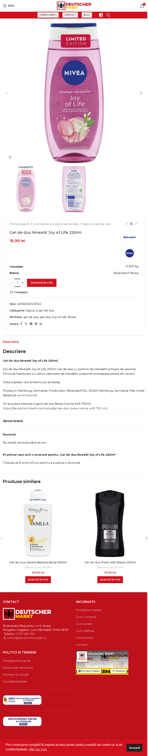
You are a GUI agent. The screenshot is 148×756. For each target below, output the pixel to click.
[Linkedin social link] (41, 323)
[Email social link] (31, 323)
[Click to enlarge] (10, 157)
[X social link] (26, 323)
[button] (7, 93)
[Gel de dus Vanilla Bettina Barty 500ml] (38, 524)
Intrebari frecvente (17, 661)
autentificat (30, 463)
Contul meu (84, 637)
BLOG (87, 14)
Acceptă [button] (134, 747)
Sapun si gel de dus (96, 224)
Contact (70, 14)
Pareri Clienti (48, 14)
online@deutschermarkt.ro (27, 638)
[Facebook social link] (21, 323)
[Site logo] (74, 5)
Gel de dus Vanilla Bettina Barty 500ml (38, 562)
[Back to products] (131, 224)
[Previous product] (126, 224)
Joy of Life (59, 317)
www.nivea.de (27, 395)
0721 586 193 (25, 634)
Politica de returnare (18, 667)
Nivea (72, 317)
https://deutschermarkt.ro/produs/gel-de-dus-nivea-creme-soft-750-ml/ (55, 408)
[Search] (108, 15)
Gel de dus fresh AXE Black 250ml (110, 562)
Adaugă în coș (42, 282)
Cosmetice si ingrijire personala (55, 224)
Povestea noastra (88, 610)
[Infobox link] (99, 15)
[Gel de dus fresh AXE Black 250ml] (110, 524)
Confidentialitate (15, 681)
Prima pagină (19, 224)
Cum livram (84, 624)
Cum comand (86, 617)
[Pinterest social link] (36, 323)
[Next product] (136, 224)
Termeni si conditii (16, 674)
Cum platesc (85, 631)
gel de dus (31, 317)
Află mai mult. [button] (38, 749)
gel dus (45, 317)
